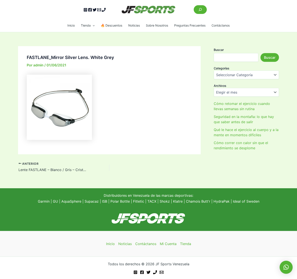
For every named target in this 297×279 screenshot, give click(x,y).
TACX (151, 201)
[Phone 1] (104, 10)
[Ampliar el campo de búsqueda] (200, 9)
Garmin (44, 201)
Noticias (134, 25)
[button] (93, 25)
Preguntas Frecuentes (189, 25)
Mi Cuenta (168, 244)
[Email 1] (99, 10)
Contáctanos (221, 25)
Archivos (220, 85)
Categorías (221, 68)
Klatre (178, 201)
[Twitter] (95, 10)
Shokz (165, 201)
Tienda (86, 25)
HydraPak (222, 201)
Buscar (219, 50)
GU (56, 201)
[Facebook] (90, 10)
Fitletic (138, 201)
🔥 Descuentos (111, 25)
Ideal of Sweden (246, 201)
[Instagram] (85, 10)
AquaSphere (71, 201)
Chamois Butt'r (198, 201)
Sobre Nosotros (157, 25)
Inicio (71, 25)
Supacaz (92, 201)
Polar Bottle (120, 201)
